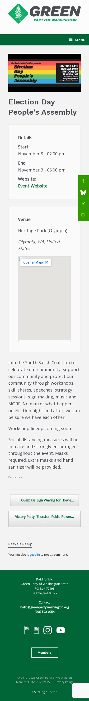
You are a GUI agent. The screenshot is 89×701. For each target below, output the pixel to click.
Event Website (32, 186)
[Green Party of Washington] (44, 14)
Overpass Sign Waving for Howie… (44, 500)
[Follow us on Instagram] (47, 631)
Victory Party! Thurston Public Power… (44, 519)
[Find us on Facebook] (26, 631)
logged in (33, 554)
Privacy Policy (64, 682)
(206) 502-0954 (45, 611)
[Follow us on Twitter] (36, 631)
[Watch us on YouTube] (60, 630)
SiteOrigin (40, 692)
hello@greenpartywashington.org (44, 607)
